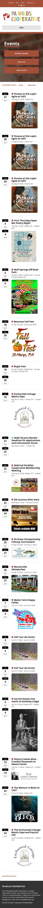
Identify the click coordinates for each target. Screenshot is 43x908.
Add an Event (22, 70)
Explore (11, 3)
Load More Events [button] (9, 876)
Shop (22, 3)
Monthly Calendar (21, 53)
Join (17, 3)
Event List (21, 62)
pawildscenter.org (28, 899)
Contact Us (31, 3)
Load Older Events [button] (9, 85)
